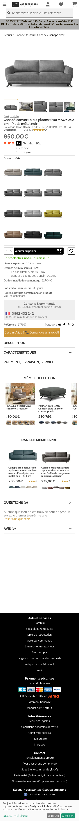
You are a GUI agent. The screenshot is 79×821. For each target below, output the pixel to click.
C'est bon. (68, 815)
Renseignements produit (39, 757)
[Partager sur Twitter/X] (73, 324)
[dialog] (39, 810)
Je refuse (53, 815)
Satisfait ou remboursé (39, 628)
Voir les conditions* (15, 295)
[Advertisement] (39, 573)
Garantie (40, 622)
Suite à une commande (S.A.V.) (39, 769)
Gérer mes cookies (39, 732)
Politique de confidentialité (39, 664)
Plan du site (40, 738)
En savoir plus (23, 152)
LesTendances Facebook (41, 794)
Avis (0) (10, 528)
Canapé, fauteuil (25, 35)
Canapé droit (56, 35)
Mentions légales (39, 721)
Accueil (8, 35)
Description (10, 129)
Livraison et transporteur (39, 646)
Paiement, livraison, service (29, 362)
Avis (39, 670)
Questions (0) (16, 502)
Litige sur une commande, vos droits (39, 658)
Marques (39, 744)
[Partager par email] (60, 324)
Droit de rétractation (39, 634)
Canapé (42, 35)
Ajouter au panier (25, 251)
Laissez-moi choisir (15, 815)
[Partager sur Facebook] (64, 324)
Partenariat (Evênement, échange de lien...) (39, 775)
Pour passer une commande (40, 763)
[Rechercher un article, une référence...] (8, 13)
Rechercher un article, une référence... (37, 13)
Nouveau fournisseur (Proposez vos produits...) (39, 781)
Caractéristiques (20, 352)
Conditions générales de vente (39, 726)
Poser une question (17, 519)
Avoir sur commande (39, 640)
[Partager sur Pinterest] (68, 324)
